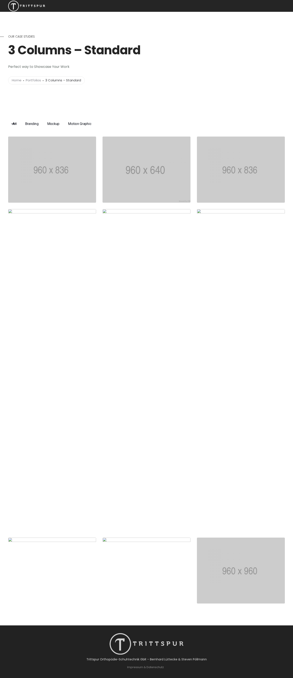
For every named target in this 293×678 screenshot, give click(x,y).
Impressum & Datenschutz (145, 667)
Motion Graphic (79, 124)
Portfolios (33, 80)
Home (16, 80)
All (14, 124)
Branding (32, 124)
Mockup (53, 124)
